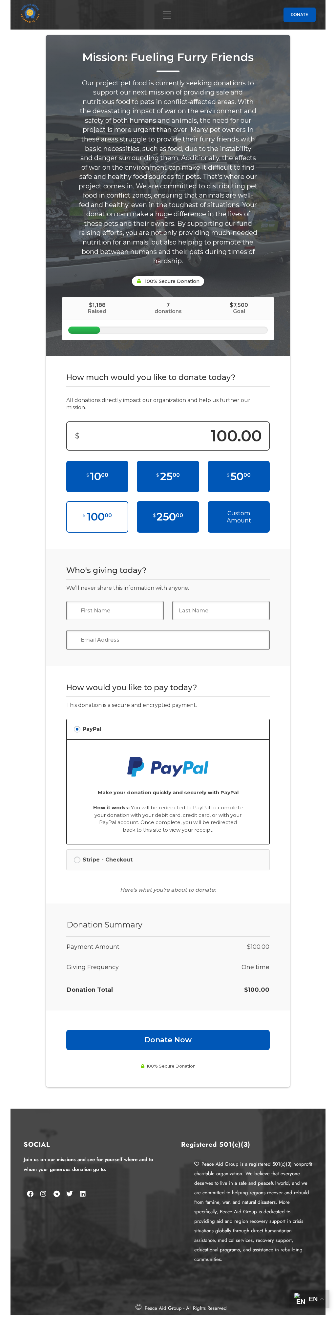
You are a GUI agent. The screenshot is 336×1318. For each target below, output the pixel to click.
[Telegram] (56, 1194)
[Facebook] (30, 1194)
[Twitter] (69, 1194)
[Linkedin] (82, 1194)
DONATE (299, 14)
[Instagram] (43, 1194)
